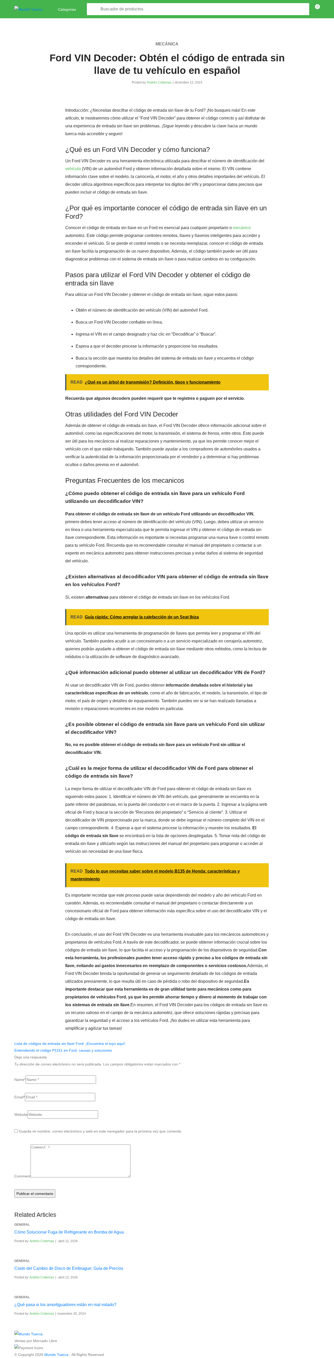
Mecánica (167, 44)
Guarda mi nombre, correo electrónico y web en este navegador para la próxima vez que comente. (100, 1131)
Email (19, 1097)
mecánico (242, 227)
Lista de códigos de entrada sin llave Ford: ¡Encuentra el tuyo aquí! (69, 1043)
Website (21, 1114)
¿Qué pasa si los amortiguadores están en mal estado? (65, 1304)
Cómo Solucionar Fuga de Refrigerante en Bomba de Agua (69, 1232)
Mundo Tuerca (56, 1355)
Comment (22, 1176)
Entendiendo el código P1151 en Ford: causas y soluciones (63, 1050)
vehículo (73, 168)
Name (20, 1079)
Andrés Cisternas (159, 82)
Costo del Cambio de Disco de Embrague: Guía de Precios (68, 1268)
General (22, 1224)
